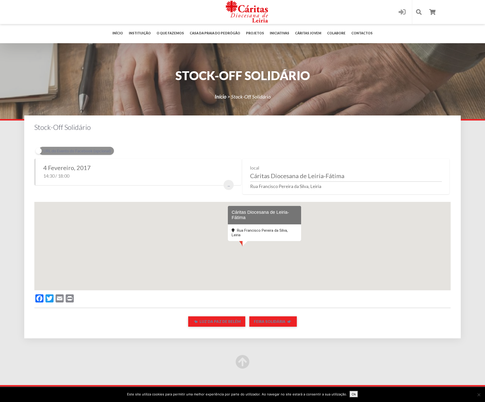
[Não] (478, 394)
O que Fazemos (170, 33)
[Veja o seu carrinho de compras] (432, 12)
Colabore (336, 33)
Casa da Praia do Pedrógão (215, 33)
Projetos (255, 33)
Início (117, 33)
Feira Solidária (270, 321)
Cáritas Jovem (308, 33)
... (229, 184)
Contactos (362, 33)
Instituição (140, 33)
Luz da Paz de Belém (220, 321)
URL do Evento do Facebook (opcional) (77, 150)
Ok (354, 394)
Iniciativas (279, 33)
